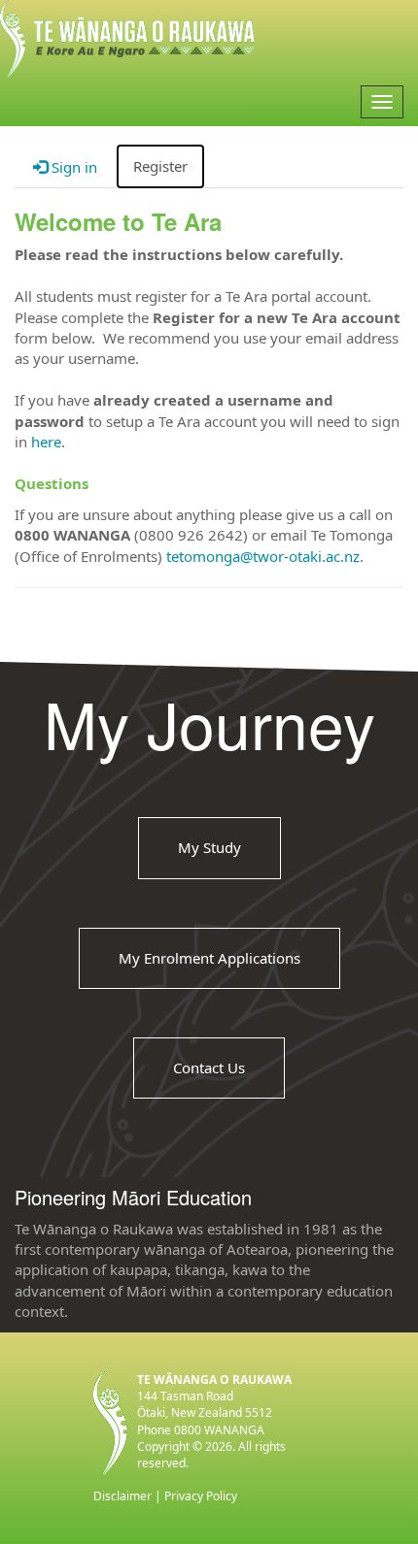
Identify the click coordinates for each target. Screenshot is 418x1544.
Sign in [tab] (72, 167)
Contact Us (209, 1067)
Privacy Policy (200, 1496)
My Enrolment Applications (209, 958)
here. (48, 441)
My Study (209, 847)
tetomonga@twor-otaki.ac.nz (263, 556)
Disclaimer (122, 1496)
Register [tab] (160, 166)
